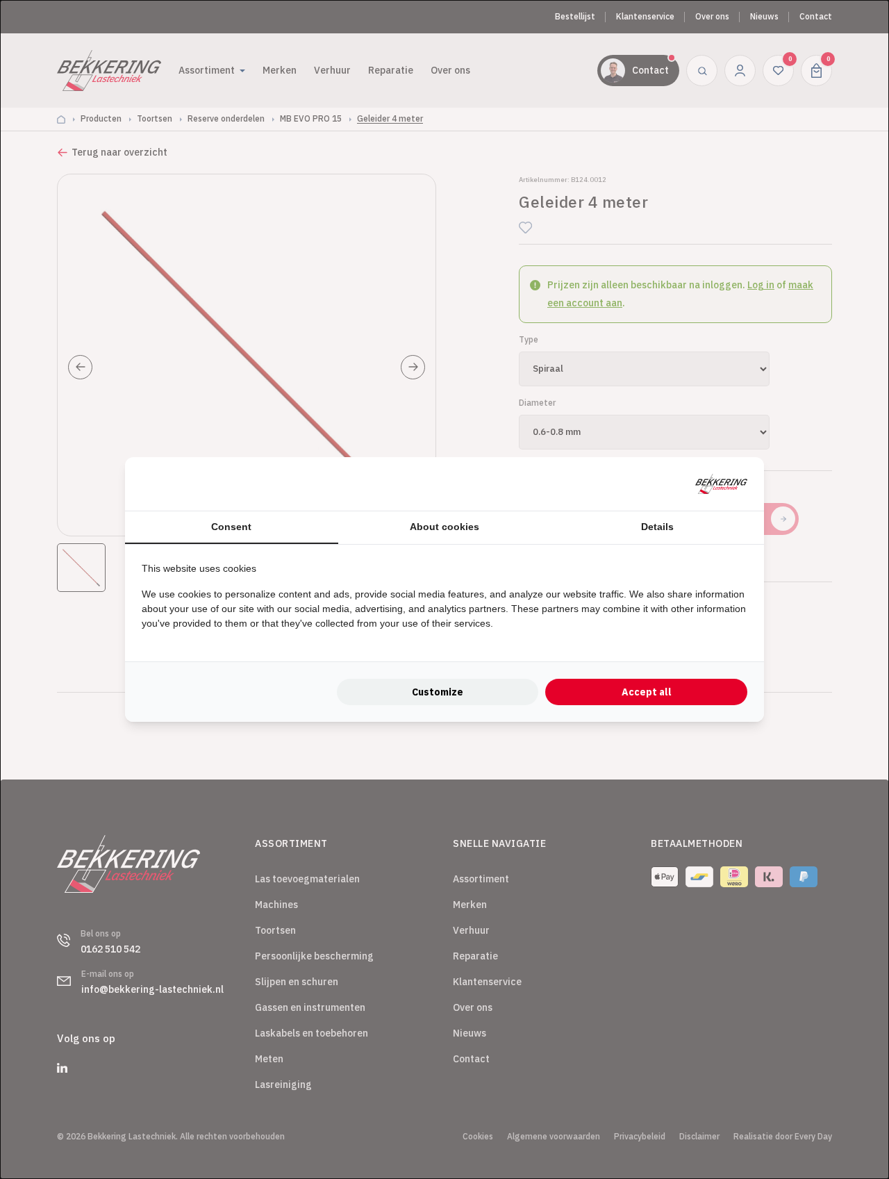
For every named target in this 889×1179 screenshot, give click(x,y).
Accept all (647, 692)
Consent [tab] (231, 526)
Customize (437, 692)
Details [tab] (657, 526)
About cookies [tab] (444, 526)
